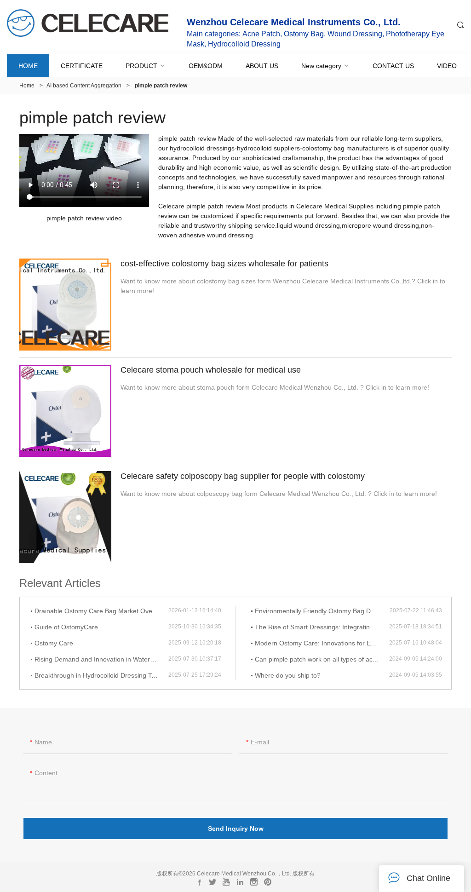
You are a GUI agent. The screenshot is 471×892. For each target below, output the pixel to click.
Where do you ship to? (288, 675)
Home (26, 85)
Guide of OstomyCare (66, 627)
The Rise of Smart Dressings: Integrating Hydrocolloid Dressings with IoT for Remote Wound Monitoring (322, 627)
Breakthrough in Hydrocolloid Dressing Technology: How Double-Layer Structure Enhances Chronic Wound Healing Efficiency (101, 675)
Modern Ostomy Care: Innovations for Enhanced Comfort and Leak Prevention (322, 643)
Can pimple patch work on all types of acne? (319, 659)
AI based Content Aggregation (83, 85)
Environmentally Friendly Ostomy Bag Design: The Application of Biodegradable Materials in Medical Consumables (322, 611)
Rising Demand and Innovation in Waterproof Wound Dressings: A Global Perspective (101, 659)
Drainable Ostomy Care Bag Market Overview (100, 611)
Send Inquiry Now (236, 828)
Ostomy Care (53, 643)
